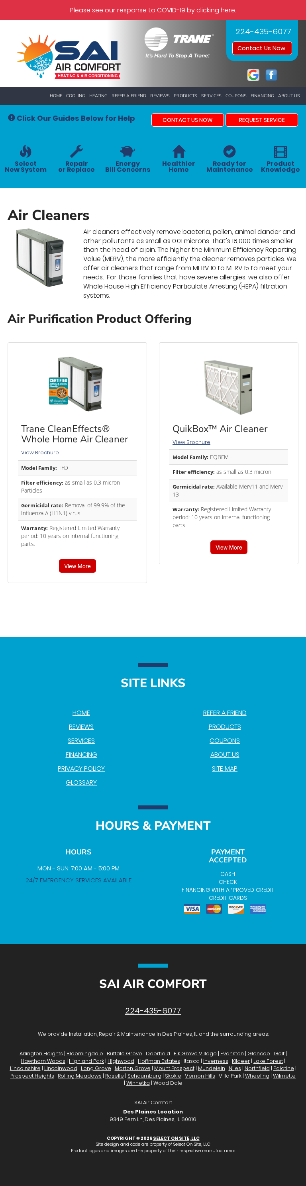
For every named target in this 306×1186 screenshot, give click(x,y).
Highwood (121, 1061)
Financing (262, 96)
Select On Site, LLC (176, 1138)
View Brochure (40, 452)
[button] (187, 120)
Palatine (283, 1068)
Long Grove (96, 1068)
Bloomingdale (85, 1053)
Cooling (75, 96)
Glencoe (258, 1053)
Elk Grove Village (195, 1053)
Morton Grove (133, 1068)
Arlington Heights (41, 1053)
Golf (279, 1053)
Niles (235, 1068)
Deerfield (158, 1053)
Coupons (236, 96)
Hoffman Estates (159, 1061)
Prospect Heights (32, 1076)
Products (185, 96)
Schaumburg (144, 1076)
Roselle (114, 1076)
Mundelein (211, 1068)
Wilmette (284, 1076)
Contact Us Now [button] (262, 48)
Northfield (257, 1068)
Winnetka (138, 1083)
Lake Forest (268, 1061)
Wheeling (257, 1076)
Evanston (232, 1053)
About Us (289, 96)
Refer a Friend (129, 96)
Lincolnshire (25, 1068)
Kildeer (241, 1061)
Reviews (160, 96)
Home (56, 96)
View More (77, 566)
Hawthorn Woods (43, 1061)
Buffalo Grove (124, 1053)
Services (211, 96)
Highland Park (86, 1061)
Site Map (224, 768)
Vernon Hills (200, 1076)
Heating (98, 96)
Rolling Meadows (80, 1076)
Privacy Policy (81, 768)
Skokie (173, 1076)
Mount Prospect (174, 1068)
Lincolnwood (60, 1068)
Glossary (81, 782)
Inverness (215, 1061)
